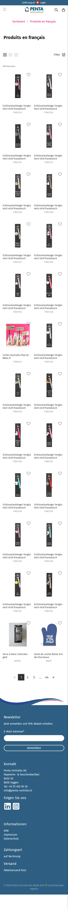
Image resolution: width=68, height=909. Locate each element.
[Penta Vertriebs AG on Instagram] (16, 809)
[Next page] (53, 677)
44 (47, 677)
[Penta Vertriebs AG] (34, 10)
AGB (6, 830)
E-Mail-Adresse (14, 731)
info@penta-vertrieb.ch (18, 790)
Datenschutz (11, 838)
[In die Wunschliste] (28, 74)
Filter (57, 54)
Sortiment (18, 21)
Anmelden (34, 748)
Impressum (10, 834)
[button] (5, 55)
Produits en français (43, 21)
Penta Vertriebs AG (22, 885)
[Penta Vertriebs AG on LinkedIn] (7, 809)
